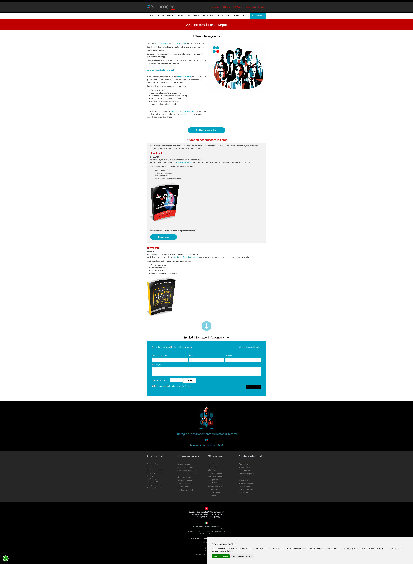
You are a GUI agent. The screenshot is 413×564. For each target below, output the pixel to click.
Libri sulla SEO (213, 470)
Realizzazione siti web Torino (188, 474)
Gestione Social (152, 467)
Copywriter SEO (152, 482)
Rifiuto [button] (225, 556)
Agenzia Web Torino (184, 484)
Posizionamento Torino (186, 490)
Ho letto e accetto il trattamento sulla (172, 386)
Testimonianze (244, 464)
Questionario (243, 492)
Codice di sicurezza (159, 380)
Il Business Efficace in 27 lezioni (185, 257)
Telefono (228, 356)
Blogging (150, 476)
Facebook (211, 445)
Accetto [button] (216, 556)
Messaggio (156, 365)
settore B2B (181, 43)
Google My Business (154, 473)
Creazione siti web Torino (186, 471)
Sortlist (198, 555)
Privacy (187, 386)
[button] (171, 16)
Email (191, 356)
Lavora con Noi (244, 480)
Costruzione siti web (185, 467)
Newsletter (243, 477)
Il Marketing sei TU (183, 163)
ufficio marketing (184, 77)
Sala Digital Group (245, 467)
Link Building (151, 479)
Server (201, 542)
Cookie (202, 538)
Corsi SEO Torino (214, 493)
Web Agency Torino (184, 480)
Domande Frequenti (246, 474)
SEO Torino (212, 496)
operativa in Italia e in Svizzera (182, 112)
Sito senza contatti (184, 477)
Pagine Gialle (206, 555)
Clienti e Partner (245, 470)
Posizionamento (183, 487)
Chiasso (183, 114)
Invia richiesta (252, 387)
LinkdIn (202, 445)
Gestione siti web (183, 464)
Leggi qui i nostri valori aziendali (160, 70)
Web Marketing (152, 464)
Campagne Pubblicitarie (155, 470)
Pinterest (219, 445)
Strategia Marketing (154, 485)
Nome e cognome (159, 356)
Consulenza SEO (214, 467)
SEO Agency (212, 464)
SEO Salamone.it (161, 43)
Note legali (195, 538)
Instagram (194, 445)
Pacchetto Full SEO (246, 489)
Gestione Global (245, 486)
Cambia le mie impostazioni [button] (242, 556)
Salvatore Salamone (246, 483)
